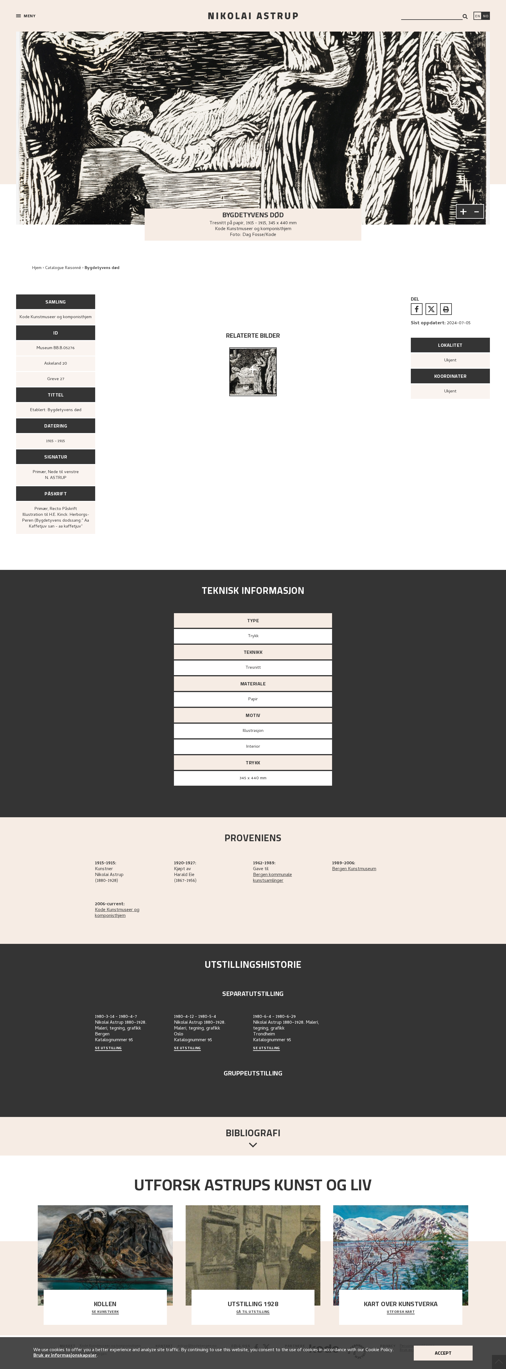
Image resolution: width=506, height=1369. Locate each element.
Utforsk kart (401, 1312)
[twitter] (431, 309)
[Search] (465, 16)
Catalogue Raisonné (63, 268)
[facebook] (417, 309)
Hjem (37, 268)
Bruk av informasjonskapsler (65, 1356)
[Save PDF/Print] (446, 309)
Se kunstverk (105, 1312)
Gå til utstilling (253, 1312)
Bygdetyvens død (102, 268)
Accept (443, 1353)
